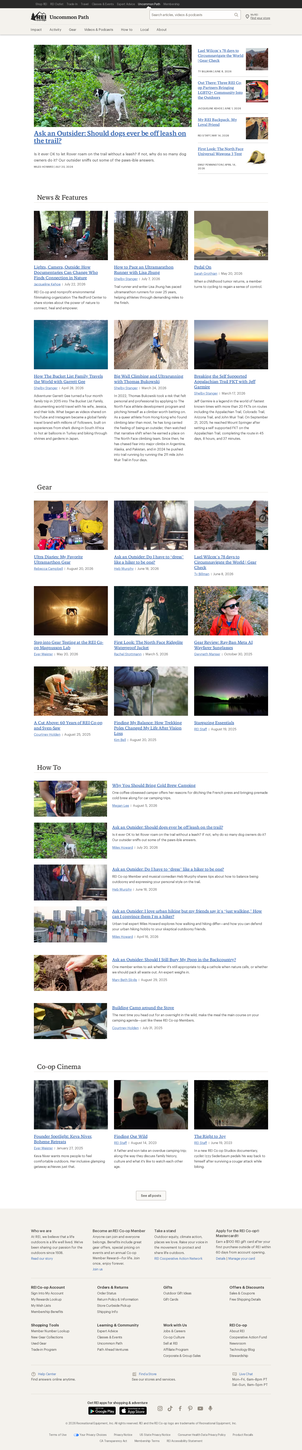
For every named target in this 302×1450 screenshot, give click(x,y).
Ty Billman (201, 574)
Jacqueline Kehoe (47, 284)
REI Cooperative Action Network (178, 1258)
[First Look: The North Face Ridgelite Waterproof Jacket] (151, 610)
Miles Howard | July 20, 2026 (53, 166)
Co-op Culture (174, 1337)
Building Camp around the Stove (143, 1007)
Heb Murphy (124, 568)
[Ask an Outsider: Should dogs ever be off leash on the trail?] (113, 125)
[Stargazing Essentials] (231, 691)
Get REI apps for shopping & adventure (117, 1403)
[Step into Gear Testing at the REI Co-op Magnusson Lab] (71, 610)
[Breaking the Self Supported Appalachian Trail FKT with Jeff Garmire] (231, 344)
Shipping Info (107, 1312)
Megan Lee (120, 805)
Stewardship (238, 1356)
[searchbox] (195, 15)
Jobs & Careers (174, 1331)
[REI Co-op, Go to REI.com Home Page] (38, 16)
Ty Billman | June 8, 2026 (215, 71)
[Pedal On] (231, 235)
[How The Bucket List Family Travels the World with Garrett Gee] (71, 344)
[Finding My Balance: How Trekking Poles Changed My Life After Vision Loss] (151, 691)
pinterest (190, 1408)
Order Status (106, 1293)
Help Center (47, 1374)
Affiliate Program (175, 1349)
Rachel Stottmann (128, 654)
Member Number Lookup (50, 1331)
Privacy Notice (123, 1434)
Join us (98, 1269)
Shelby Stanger (126, 279)
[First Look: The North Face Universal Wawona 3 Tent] (255, 157)
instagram (160, 1408)
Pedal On (202, 266)
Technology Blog (242, 1349)
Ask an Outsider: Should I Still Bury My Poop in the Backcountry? (174, 959)
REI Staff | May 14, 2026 (213, 135)
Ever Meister (43, 654)
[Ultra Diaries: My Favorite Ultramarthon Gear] (71, 525)
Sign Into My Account (47, 1293)
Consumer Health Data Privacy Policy (202, 1434)
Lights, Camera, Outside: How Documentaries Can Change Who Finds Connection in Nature (66, 272)
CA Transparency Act (113, 1440)
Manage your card (241, 1258)
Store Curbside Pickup (114, 1305)
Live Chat (246, 1374)
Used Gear (38, 1343)
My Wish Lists (41, 1305)
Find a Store (148, 1374)
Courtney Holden (47, 734)
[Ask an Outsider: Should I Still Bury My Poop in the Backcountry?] (70, 973)
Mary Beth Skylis (124, 980)
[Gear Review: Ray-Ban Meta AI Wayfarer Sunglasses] (231, 610)
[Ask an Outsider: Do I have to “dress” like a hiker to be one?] (151, 525)
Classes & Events (109, 1337)
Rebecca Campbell (48, 568)
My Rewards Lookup (46, 1299)
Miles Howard (122, 847)
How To (49, 767)
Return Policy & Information (117, 1299)
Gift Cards (170, 1299)
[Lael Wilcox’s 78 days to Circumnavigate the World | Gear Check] (255, 59)
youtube (200, 1408)
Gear (44, 487)
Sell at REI (170, 1343)
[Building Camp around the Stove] (70, 1021)
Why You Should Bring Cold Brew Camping (154, 785)
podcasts (210, 1408)
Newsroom (237, 1343)
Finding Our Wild (130, 1136)
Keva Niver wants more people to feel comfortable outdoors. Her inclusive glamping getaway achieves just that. (69, 1161)
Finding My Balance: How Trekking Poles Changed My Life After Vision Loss (148, 728)
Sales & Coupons (242, 1293)
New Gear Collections (47, 1337)
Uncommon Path (69, 17)
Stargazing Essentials (214, 722)
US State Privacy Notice (155, 1434)
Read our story (42, 1258)
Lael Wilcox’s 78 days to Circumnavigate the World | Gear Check (220, 55)
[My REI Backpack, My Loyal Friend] (255, 128)
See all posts (151, 1195)
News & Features (62, 197)
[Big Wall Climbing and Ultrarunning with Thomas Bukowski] (151, 344)
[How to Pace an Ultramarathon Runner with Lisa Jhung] (151, 235)
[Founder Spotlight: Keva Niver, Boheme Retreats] (71, 1104)
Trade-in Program (43, 1349)
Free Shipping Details (245, 1299)
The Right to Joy (210, 1136)
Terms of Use (57, 1434)
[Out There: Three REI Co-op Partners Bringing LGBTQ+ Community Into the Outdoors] (255, 91)
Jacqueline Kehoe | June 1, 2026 (219, 108)
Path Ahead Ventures (112, 1349)
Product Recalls (243, 1434)
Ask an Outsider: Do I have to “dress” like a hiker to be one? (168, 869)
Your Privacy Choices (93, 1434)
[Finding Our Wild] (151, 1104)
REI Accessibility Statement (184, 1440)
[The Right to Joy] (231, 1104)
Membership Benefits (47, 1312)
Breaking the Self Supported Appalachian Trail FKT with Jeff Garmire (224, 381)
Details (221, 1258)
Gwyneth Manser (207, 654)
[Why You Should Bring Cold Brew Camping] (70, 799)
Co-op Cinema (59, 1066)
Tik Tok (170, 1408)
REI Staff (200, 729)
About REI (237, 1331)
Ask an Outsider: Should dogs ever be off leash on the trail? (110, 136)
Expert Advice (107, 1331)
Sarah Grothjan (205, 273)
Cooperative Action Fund (248, 1337)
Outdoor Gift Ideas (177, 1293)
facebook (180, 1408)
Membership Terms (147, 1440)
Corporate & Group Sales (182, 1356)
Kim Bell (120, 740)
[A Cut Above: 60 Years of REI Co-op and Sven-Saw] (71, 691)
